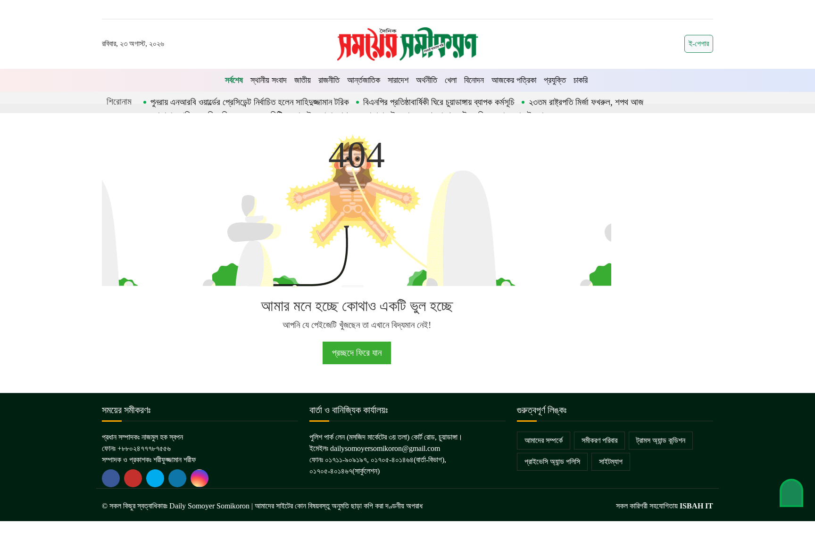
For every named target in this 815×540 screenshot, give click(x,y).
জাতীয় (302, 80)
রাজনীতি (329, 80)
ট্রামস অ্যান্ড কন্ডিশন (660, 440)
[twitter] (133, 478)
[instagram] (199, 478)
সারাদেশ (398, 80)
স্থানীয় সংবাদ (268, 80)
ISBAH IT (696, 506)
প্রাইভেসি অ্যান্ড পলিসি (552, 462)
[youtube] (155, 478)
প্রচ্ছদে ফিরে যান (357, 353)
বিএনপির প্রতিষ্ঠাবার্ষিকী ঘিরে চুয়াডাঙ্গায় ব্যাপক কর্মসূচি (439, 102)
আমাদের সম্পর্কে (543, 440)
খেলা (451, 80)
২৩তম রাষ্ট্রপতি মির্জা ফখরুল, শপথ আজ (586, 102)
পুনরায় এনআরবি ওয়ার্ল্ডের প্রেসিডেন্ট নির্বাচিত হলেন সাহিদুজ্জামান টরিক (249, 102)
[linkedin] (177, 478)
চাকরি (581, 80)
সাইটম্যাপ (611, 462)
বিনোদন (474, 80)
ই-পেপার (699, 44)
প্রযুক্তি (555, 80)
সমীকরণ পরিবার (599, 440)
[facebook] (111, 478)
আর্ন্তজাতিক (363, 80)
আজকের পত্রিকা (513, 80)
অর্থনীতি (426, 80)
